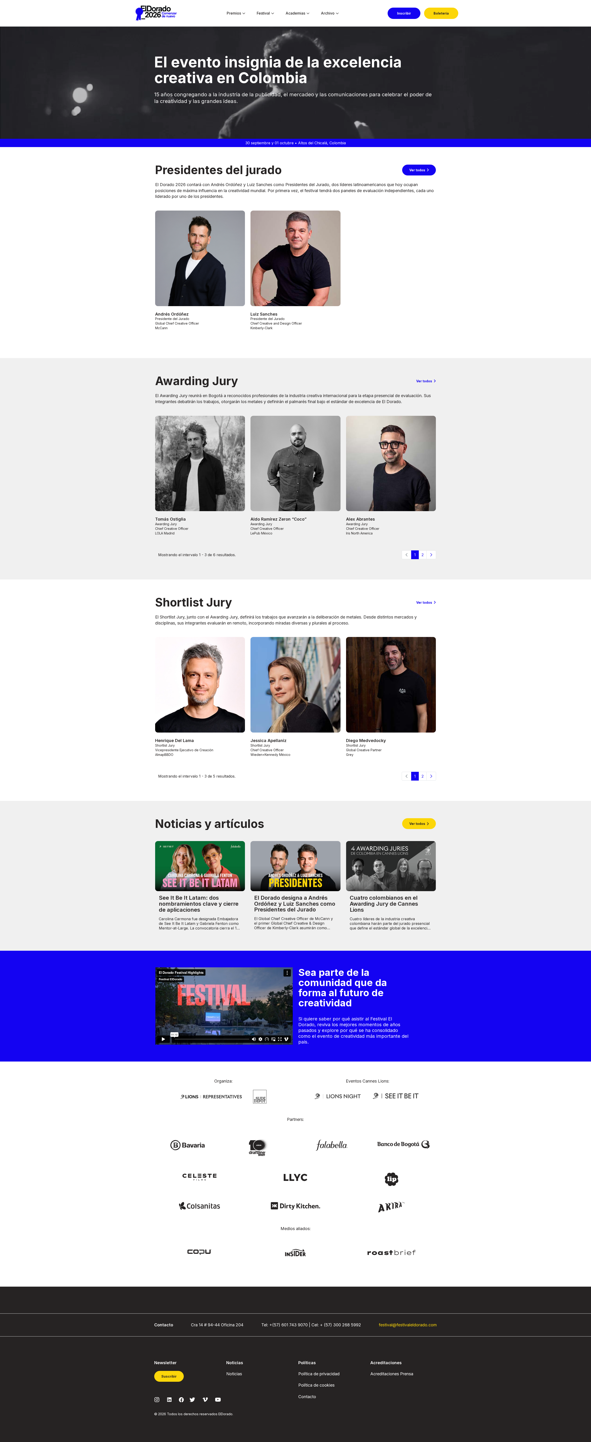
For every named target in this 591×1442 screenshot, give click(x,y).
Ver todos (417, 170)
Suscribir (169, 1376)
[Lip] (391, 1179)
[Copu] (199, 1251)
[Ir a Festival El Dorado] (156, 13)
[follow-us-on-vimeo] (205, 1399)
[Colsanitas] (199, 1205)
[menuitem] (234, 13)
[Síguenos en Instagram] (157, 1399)
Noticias (234, 1373)
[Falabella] (331, 1144)
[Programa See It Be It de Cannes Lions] (396, 1096)
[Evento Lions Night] (338, 1096)
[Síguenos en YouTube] (218, 1399)
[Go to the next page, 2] (431, 554)
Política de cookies (316, 1385)
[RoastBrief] (391, 1252)
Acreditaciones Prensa (391, 1373)
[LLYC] (295, 1177)
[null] (260, 1096)
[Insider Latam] (296, 1252)
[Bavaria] (187, 1144)
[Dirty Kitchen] (295, 1205)
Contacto (307, 1396)
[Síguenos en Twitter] (192, 1399)
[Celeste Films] (199, 1176)
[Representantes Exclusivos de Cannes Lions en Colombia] (211, 1096)
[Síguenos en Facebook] (181, 1400)
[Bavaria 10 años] (259, 1148)
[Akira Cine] (391, 1206)
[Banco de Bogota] (403, 1144)
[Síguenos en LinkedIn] (169, 1399)
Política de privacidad (319, 1373)
